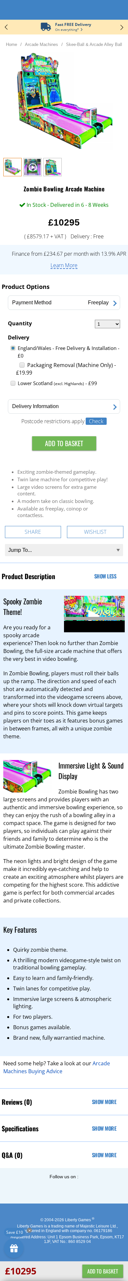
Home (11, 44)
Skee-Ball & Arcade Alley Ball (94, 44)
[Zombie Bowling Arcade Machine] (12, 174)
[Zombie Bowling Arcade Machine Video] (32, 174)
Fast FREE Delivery (73, 24)
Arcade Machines (41, 44)
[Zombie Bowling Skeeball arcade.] (52, 174)
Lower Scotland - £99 (57, 383)
